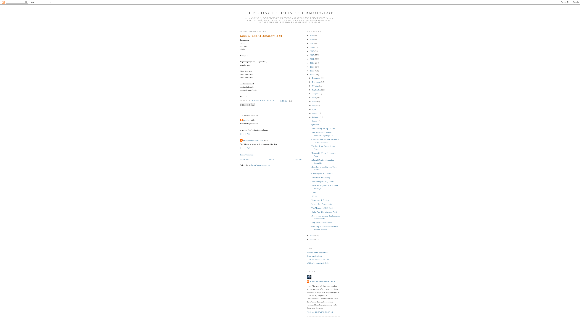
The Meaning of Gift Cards (322, 208)
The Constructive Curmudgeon (290, 12)
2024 (312, 35)
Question (315, 124)
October (315, 85)
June (314, 101)
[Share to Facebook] (250, 104)
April (314, 109)
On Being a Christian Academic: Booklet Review (324, 228)
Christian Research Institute (318, 259)
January (315, 121)
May (314, 105)
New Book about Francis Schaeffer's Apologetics (322, 134)
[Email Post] (290, 101)
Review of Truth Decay (320, 177)
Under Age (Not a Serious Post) (324, 211)
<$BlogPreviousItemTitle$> (318, 262)
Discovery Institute (314, 256)
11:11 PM (245, 148)
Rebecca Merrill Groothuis (317, 252)
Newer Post (244, 159)
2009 (312, 66)
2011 (312, 59)
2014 (312, 47)
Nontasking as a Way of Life (322, 181)
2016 (312, 43)
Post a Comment (246, 154)
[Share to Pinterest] (253, 104)
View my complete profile (320, 312)
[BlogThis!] (244, 104)
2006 (312, 235)
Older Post (298, 159)
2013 (312, 51)
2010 (312, 63)
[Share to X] (247, 104)
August (315, 93)
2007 (312, 74)
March (315, 113)
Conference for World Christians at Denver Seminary (325, 141)
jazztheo (246, 120)
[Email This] (241, 104)
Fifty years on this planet (321, 222)
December (316, 78)
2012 (312, 55)
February (316, 117)
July (314, 97)
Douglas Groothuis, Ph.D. (253, 140)
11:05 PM (245, 134)
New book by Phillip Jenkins (323, 128)
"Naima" (314, 196)
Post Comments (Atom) (260, 165)
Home (271, 159)
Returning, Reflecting (320, 200)
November (316, 82)
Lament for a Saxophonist (321, 204)
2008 (312, 70)
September (316, 89)
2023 (312, 39)
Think (313, 192)
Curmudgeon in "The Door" (322, 173)
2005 (312, 239)
